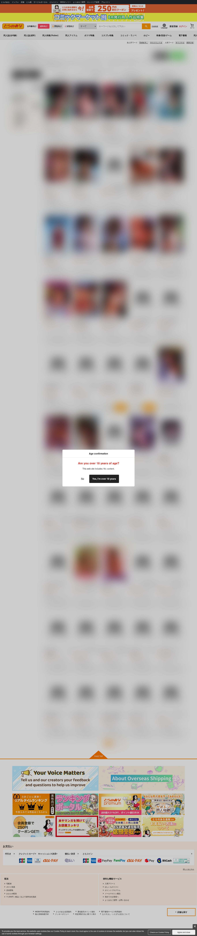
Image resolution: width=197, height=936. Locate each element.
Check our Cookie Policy (159, 932)
